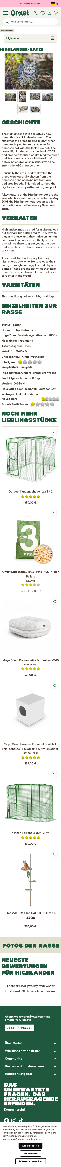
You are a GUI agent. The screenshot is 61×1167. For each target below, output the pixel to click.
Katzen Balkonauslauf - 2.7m (30, 832)
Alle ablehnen (31, 1153)
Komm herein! (14, 1109)
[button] (30, 1073)
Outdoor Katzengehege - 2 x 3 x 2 (30, 491)
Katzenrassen (7, 30)
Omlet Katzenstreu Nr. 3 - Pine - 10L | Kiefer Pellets (30, 576)
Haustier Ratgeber (18, 1074)
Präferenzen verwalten (30, 1161)
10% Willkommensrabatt (30, 3)
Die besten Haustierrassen (24, 1066)
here (33, 991)
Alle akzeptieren (30, 1145)
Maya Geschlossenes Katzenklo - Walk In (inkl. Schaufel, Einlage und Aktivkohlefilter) (30, 748)
